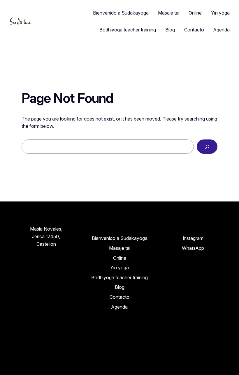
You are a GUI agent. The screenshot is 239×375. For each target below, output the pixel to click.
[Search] (207, 146)
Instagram (193, 238)
